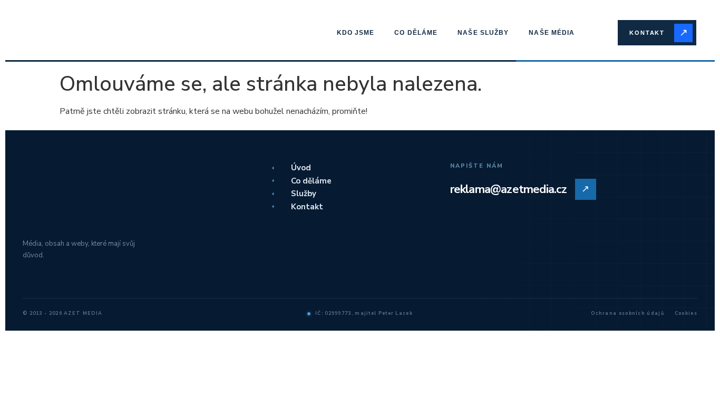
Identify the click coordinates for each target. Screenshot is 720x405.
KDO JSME (356, 32)
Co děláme (301, 181)
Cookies (686, 313)
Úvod (291, 167)
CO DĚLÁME (415, 32)
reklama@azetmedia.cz (519, 189)
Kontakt (297, 206)
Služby (293, 193)
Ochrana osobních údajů (627, 313)
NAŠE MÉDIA (552, 32)
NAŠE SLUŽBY (483, 32)
